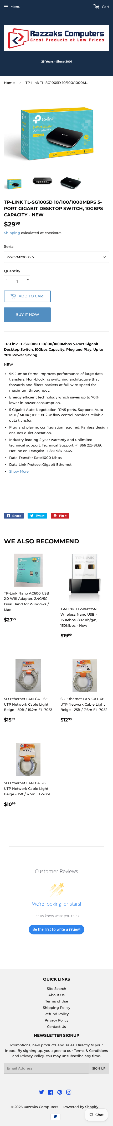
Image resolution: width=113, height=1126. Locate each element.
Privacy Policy (56, 1020)
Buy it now (27, 314)
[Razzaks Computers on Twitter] (41, 1093)
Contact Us (56, 1026)
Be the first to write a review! (56, 929)
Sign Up (99, 1068)
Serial (9, 246)
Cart (105, 6)
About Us (56, 995)
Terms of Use (56, 1001)
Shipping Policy (56, 1007)
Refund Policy (56, 1014)
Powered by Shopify (80, 1107)
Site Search (56, 988)
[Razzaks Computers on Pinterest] (60, 1093)
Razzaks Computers (41, 1107)
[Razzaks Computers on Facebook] (50, 1093)
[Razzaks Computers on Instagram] (68, 1093)
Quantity (12, 271)
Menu (15, 6)
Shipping (12, 233)
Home (9, 82)
